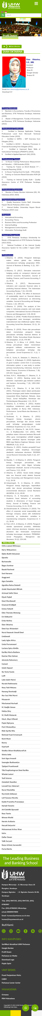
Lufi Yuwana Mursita (10, 798)
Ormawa (5, 995)
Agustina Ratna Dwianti (11, 585)
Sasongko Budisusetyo (10, 762)
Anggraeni (6, 577)
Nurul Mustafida (8, 790)
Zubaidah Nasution (9, 782)
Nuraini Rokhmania (9, 684)
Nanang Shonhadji (9, 692)
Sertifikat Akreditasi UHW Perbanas (16, 944)
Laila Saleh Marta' (9, 680)
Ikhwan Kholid (7, 818)
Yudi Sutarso (7, 778)
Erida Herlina (7, 621)
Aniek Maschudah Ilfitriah (12, 589)
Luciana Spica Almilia (10, 648)
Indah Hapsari (7, 668)
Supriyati (5, 747)
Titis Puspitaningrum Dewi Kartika (15, 770)
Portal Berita (7, 849)
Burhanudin (6, 562)
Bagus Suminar (8, 566)
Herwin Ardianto (8, 822)
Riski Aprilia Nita (8, 731)
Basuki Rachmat (8, 570)
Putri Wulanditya (9, 727)
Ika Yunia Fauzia (8, 672)
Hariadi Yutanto (8, 806)
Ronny (4, 743)
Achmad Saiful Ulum (10, 593)
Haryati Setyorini (8, 826)
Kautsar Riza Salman (10, 656)
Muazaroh (6, 700)
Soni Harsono (7, 574)
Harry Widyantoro (9, 550)
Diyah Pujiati (7, 597)
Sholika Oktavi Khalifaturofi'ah (14, 751)
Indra (4, 833)
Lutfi (3, 676)
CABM (4, 979)
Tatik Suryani (7, 841)
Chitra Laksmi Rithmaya (11, 546)
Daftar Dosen (7, 837)
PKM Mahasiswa (8, 999)
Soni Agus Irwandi (9, 758)
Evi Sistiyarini (7, 617)
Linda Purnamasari (9, 644)
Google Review (8, 948)
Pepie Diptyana (8, 723)
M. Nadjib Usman (8, 707)
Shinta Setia (6, 755)
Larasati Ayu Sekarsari (10, 786)
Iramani (5, 664)
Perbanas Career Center (11, 983)
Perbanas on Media (9, 956)
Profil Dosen (6, 952)
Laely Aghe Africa (9, 640)
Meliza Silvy (6, 711)
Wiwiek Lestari (7, 774)
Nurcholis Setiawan (9, 794)
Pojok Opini (6, 964)
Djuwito (5, 558)
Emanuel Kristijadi (9, 605)
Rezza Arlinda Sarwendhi (11, 845)
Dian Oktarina (15, 46)
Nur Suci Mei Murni (9, 696)
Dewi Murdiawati (8, 601)
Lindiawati (6, 636)
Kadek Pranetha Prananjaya (13, 802)
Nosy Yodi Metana (9, 688)
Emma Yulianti (7, 609)
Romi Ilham (6, 739)
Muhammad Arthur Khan (12, 829)
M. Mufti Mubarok (9, 715)
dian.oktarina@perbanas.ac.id (18, 89)
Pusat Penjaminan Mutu (11, 975)
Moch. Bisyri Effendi (10, 719)
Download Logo (8, 960)
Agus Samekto (7, 581)
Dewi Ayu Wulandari (10, 629)
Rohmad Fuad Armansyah (12, 735)
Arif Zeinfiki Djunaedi (10, 810)
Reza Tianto (6, 814)
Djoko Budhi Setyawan (11, 554)
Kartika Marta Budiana (11, 652)
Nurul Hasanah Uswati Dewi (13, 633)
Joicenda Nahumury (10, 660)
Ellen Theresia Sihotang (11, 613)
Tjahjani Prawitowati (10, 766)
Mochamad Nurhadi (10, 703)
